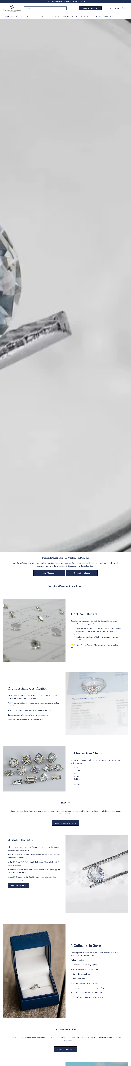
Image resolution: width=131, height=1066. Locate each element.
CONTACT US (108, 16)
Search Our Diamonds (65, 1049)
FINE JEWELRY (38, 16)
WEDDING (24, 16)
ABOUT (96, 16)
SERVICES (84, 16)
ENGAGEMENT (10, 16)
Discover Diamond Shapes (65, 823)
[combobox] (45, 8)
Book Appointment (90, 8)
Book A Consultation (82, 573)
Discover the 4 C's (18, 885)
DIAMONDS (53, 16)
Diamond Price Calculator (96, 645)
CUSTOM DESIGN (69, 16)
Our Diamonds (49, 573)
